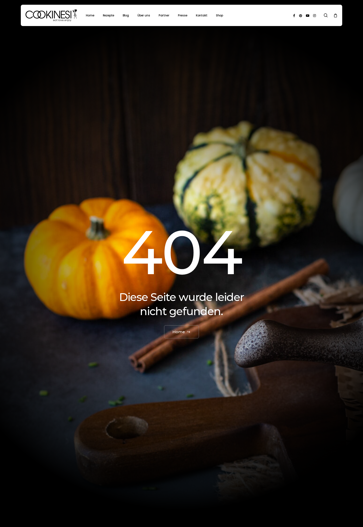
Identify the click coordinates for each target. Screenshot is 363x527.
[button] (181, 332)
